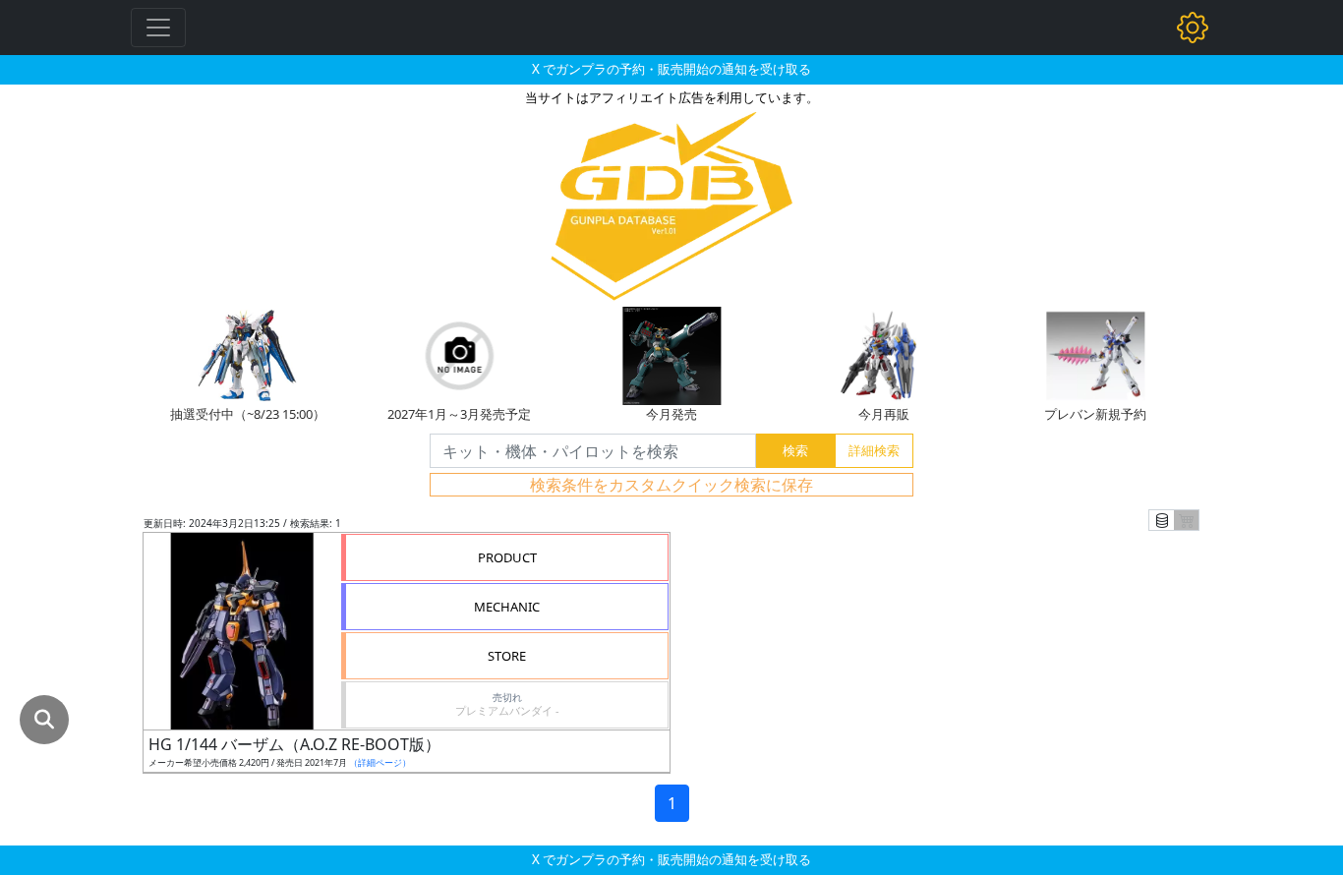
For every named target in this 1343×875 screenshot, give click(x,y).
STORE (507, 656)
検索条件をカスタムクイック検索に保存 (671, 485)
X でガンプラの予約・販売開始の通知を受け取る (671, 69)
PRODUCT (507, 557)
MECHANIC (507, 606)
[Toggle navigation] (158, 27)
